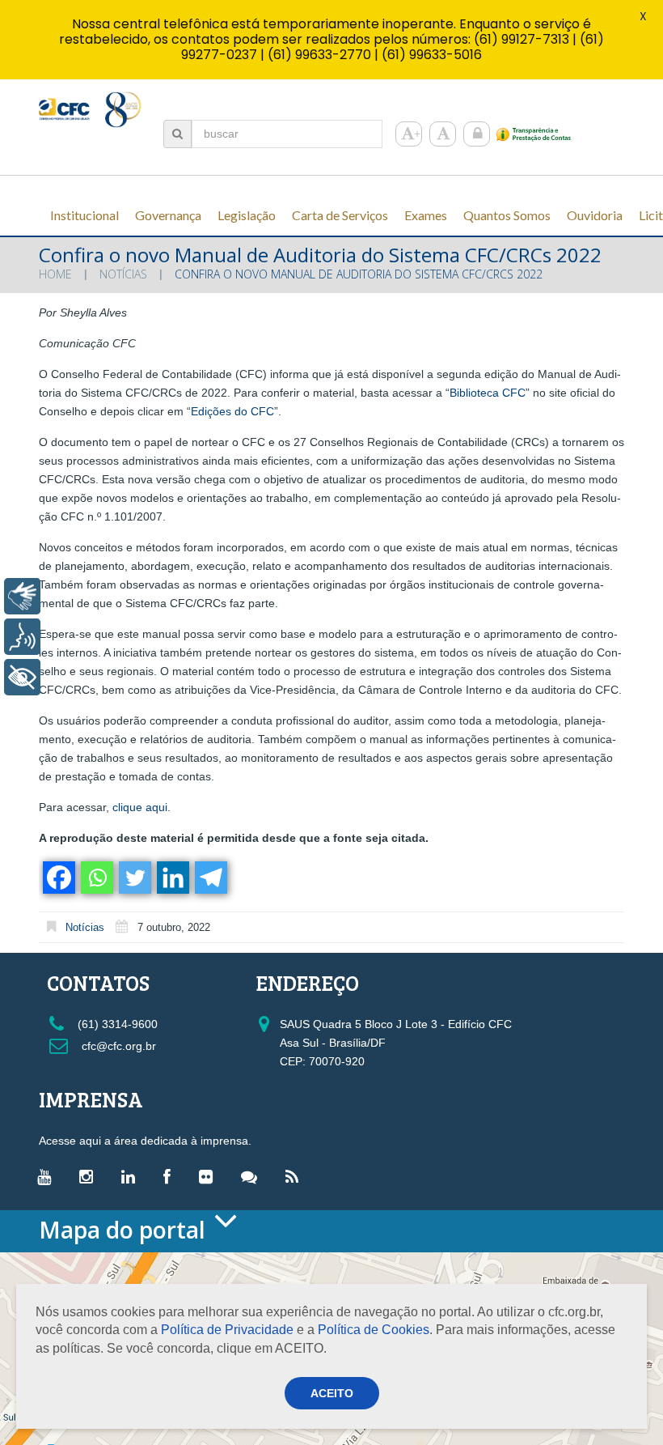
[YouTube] (48, 1176)
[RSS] (296, 1176)
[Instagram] (90, 1176)
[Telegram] (209, 877)
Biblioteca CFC (488, 392)
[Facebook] (57, 877)
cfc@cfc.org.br (117, 1045)
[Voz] (22, 636)
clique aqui (138, 807)
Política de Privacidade (227, 1330)
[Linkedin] (171, 877)
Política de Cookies (373, 1330)
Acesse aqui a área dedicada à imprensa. (145, 1140)
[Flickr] (209, 1176)
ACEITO (331, 1393)
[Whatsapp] (95, 877)
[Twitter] (133, 877)
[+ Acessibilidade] (22, 677)
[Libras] (22, 596)
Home (55, 274)
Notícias (123, 274)
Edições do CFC (232, 411)
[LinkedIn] (132, 1176)
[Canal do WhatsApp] (253, 1176)
